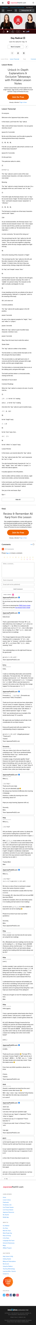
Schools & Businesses (8, 1243)
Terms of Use (22, 1317)
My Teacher (6, 1214)
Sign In (8, 553)
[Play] (8, 32)
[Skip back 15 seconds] (3, 31)
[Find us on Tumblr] (14, 1295)
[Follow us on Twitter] (4, 1295)
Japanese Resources (8, 1212)
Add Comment (18, 589)
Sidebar (26, 10)
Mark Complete (15, 47)
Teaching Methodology (9, 1268)
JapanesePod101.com (22, 1314)
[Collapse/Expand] (18, 544)
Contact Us (6, 1273)
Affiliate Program (7, 1248)
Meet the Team (7, 1230)
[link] (3, 10)
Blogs (4, 1245)
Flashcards (6, 1202)
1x (18, 31)
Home (4, 1197)
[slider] (27, 31)
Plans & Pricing (7, 1235)
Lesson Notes (4, 59)
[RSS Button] (3, 549)
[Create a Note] (18, 53)
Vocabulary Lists (7, 1204)
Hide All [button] (18, 499)
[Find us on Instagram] (17, 1295)
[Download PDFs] (24, 53)
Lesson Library (5, 7)
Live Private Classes (8, 1207)
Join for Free (18, 97)
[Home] (16, 4)
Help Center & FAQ (8, 1256)
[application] (18, 23)
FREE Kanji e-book (24, 605)
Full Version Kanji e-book (22, 607)
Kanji (24, 59)
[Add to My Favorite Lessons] (12, 53)
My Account (6, 1264)
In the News (6, 1238)
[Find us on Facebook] (11, 1295)
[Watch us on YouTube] (7, 1295)
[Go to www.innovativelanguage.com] (18, 1309)
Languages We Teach (8, 1240)
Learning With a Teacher (9, 1271)
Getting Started (7, 1259)
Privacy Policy (14, 1317)
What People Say (7, 1233)
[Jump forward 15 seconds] (12, 31)
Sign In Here (23, 102)
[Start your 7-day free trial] (8, 1282)
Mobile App (6, 1217)
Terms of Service (21, 1321)
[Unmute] (24, 32)
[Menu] (2, 2)
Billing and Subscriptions (9, 1261)
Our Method (6, 1225)
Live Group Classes (8, 1209)
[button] (33, 2)
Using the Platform (8, 1266)
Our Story (5, 1228)
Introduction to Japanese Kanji (17, 7)
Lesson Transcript (14, 59)
